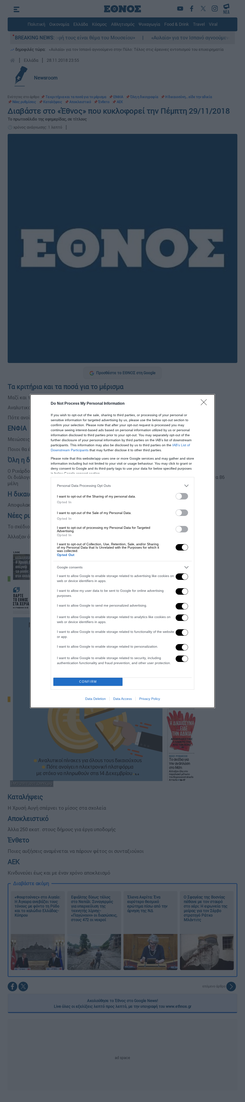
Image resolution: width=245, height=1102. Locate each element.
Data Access (122, 699)
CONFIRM (88, 681)
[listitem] (122, 485)
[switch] (182, 496)
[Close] (205, 403)
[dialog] (122, 551)
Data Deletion (95, 699)
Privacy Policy (149, 699)
